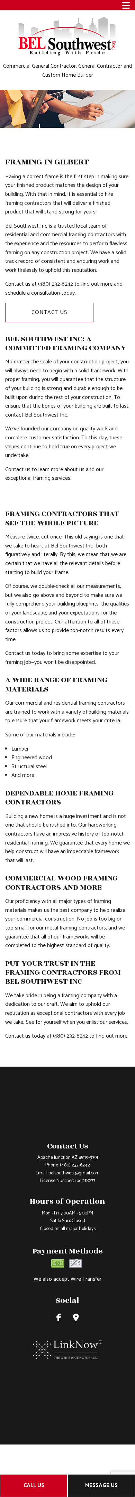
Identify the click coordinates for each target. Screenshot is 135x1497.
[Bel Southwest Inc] (67, 35)
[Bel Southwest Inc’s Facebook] (58, 1318)
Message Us (101, 1485)
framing (14, 252)
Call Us (34, 1485)
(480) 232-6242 (75, 1165)
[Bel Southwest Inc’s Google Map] (76, 1318)
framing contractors (28, 203)
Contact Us (50, 312)
